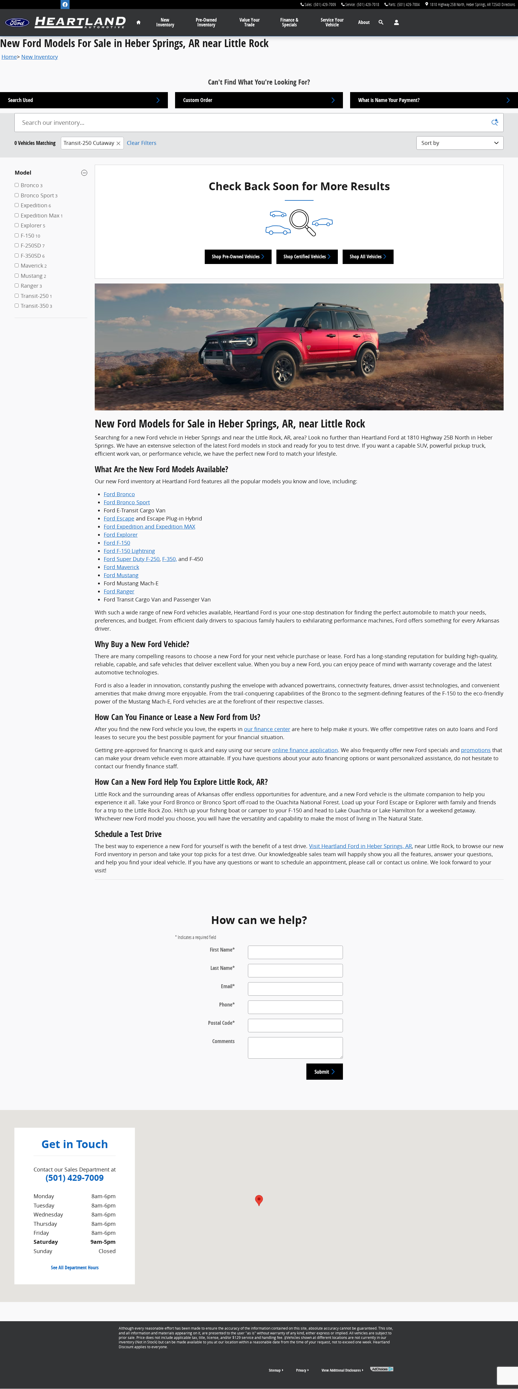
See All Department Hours (75, 1267)
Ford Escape (119, 518)
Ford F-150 (117, 542)
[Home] (17, 22)
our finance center (267, 729)
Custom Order (197, 100)
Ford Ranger (119, 591)
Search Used (20, 100)
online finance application (305, 750)
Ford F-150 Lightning (129, 550)
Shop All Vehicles (366, 256)
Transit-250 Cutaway (89, 142)
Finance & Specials (289, 22)
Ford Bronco (119, 494)
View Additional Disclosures (341, 1370)
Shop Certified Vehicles (305, 256)
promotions (476, 750)
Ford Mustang (121, 575)
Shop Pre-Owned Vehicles (236, 256)
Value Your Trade (250, 22)
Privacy (301, 1370)
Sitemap (275, 1370)
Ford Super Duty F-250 (131, 558)
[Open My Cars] (395, 22)
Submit (321, 1072)
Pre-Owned (206, 22)
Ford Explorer (121, 534)
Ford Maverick (121, 567)
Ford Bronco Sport (127, 502)
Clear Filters (141, 142)
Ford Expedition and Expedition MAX (149, 526)
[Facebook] (65, 4)
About (364, 22)
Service (332, 22)
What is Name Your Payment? (389, 100)
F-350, (169, 558)
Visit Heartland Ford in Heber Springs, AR (360, 846)
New (165, 22)
